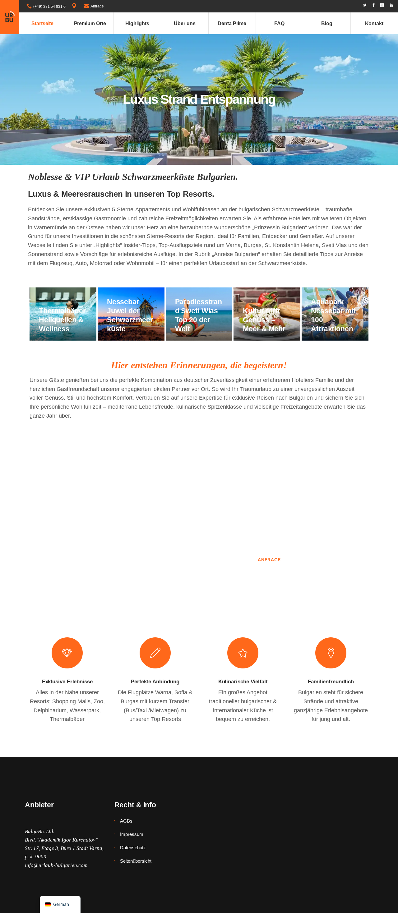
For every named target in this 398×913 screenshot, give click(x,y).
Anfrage (97, 6)
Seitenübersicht (135, 861)
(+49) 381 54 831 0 (49, 6)
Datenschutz (133, 847)
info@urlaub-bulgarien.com (56, 865)
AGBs (126, 821)
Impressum (131, 834)
